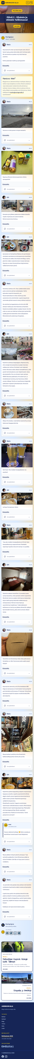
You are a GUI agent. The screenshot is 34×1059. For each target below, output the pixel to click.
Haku (3, 1026)
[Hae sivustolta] (27, 2)
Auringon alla (7, 1006)
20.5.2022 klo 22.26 (12, 826)
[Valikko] (31, 2)
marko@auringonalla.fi (17, 92)
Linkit (3, 1028)
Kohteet (4, 1019)
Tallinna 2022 (17, 10)
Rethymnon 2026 (7, 1036)
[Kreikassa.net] (8, 1046)
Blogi (3, 1021)
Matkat (3, 1016)
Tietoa (3, 1023)
